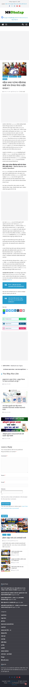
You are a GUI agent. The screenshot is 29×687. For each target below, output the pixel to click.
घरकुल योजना (3, 618)
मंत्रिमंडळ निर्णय (4, 633)
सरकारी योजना (5, 79)
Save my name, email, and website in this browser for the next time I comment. (14, 498)
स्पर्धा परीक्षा (3, 639)
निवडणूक (2, 657)
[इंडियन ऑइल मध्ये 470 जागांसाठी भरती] (14, 525)
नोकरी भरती (4, 534)
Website (3, 489)
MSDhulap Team (15, 91)
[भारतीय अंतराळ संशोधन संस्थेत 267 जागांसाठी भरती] (5, 553)
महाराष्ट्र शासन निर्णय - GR (13, 76)
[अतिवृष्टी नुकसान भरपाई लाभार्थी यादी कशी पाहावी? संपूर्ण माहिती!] (14, 418)
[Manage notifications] (26, 684)
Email (3, 482)
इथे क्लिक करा (9, 279)
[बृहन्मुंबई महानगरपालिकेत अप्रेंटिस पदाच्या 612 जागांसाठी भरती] (5, 560)
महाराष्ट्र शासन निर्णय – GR (6, 630)
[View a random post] (26, 24)
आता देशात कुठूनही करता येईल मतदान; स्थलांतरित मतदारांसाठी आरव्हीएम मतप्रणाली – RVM (14, 407)
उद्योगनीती (3, 648)
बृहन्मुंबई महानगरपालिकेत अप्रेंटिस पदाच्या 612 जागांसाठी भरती (18, 559)
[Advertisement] (14, 45)
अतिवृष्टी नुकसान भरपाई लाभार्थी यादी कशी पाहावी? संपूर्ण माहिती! (13, 435)
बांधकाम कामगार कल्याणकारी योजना (7, 624)
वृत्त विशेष (19, 76)
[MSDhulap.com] (3, 24)
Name (3, 475)
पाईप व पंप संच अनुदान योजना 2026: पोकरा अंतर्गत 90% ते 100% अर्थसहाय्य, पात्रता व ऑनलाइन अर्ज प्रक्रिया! (16, 4)
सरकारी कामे (3, 627)
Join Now (22, 318)
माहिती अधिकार (3, 642)
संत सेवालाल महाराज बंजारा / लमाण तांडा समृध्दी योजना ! (14, 369)
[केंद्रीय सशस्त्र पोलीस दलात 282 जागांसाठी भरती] (5, 568)
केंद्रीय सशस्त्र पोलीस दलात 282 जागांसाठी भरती (17, 567)
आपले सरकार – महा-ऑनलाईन (6, 654)
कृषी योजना (3, 621)
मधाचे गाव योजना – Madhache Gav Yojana (13, 365)
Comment (4, 456)
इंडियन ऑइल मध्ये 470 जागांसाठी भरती (14, 538)
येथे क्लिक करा (11, 301)
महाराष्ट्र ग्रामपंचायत (5, 651)
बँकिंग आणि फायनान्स (4, 660)
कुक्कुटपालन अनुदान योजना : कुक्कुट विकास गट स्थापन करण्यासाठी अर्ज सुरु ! (14, 380)
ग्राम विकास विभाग (5, 76)
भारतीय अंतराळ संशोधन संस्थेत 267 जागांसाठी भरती (16, 552)
